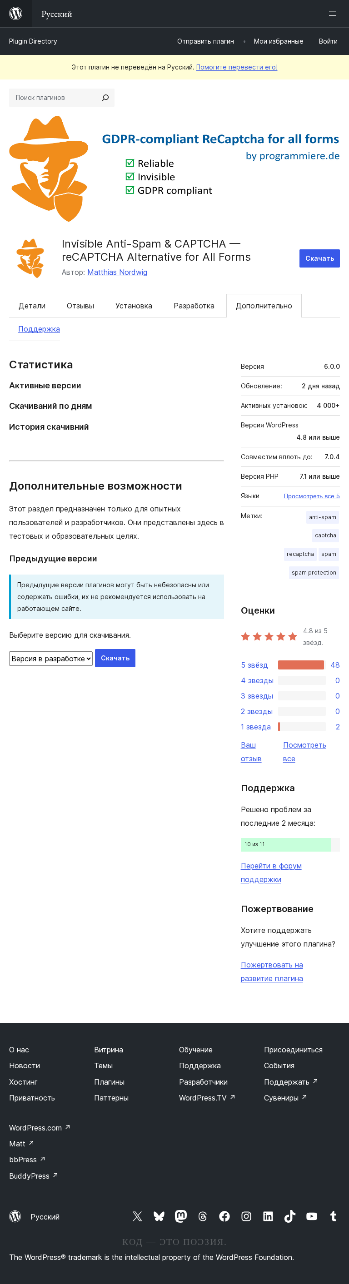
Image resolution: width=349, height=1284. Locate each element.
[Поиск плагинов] (105, 98)
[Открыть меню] (334, 13)
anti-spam (322, 517)
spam (328, 553)
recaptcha (300, 553)
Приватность (32, 1097)
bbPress (27, 1159)
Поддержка (39, 328)
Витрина (108, 1049)
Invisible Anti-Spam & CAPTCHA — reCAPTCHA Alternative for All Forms (156, 250)
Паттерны (111, 1097)
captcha (325, 535)
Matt (22, 1143)
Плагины (109, 1081)
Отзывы (80, 305)
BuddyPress (34, 1175)
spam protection (314, 572)
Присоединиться (293, 1049)
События (279, 1065)
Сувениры (286, 1097)
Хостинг (23, 1081)
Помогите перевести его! (237, 67)
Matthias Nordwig (117, 272)
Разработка (194, 305)
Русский (45, 1216)
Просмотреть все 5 (312, 496)
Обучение (196, 1049)
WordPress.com (40, 1127)
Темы (103, 1065)
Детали (32, 305)
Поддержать (291, 1081)
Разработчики (203, 1081)
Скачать (319, 258)
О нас (19, 1049)
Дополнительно (264, 305)
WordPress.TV (207, 1097)
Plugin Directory (33, 41)
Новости (24, 1065)
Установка (133, 305)
